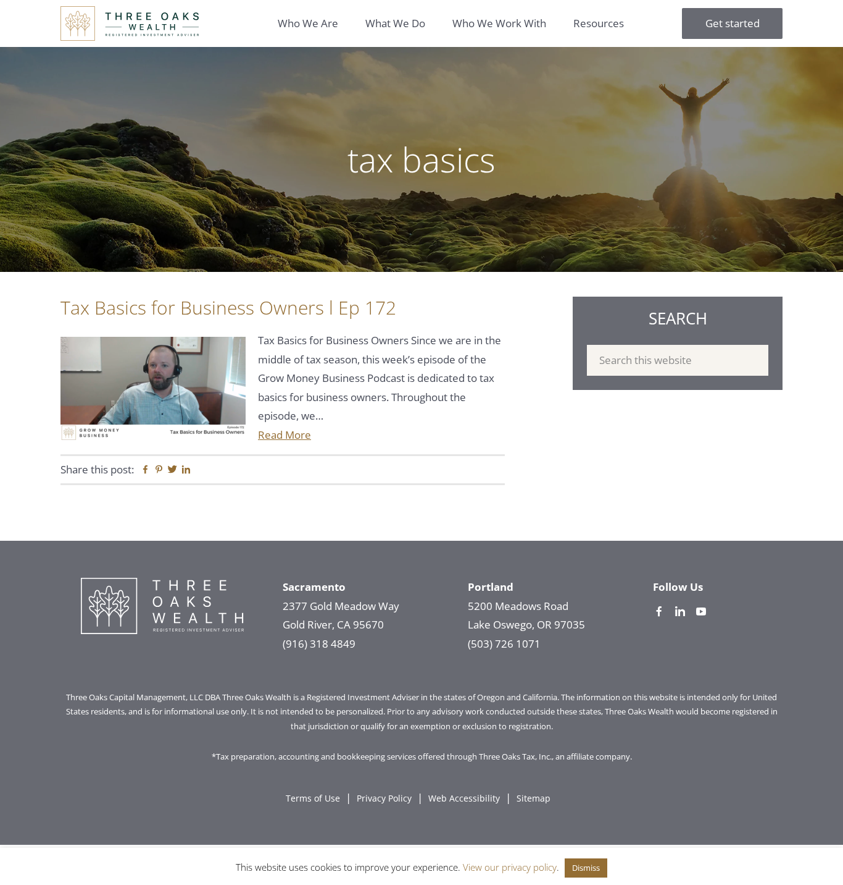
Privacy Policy (384, 798)
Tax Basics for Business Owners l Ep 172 (228, 307)
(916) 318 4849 (319, 644)
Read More (284, 435)
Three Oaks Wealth (129, 23)
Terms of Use (313, 798)
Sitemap (533, 798)
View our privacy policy (510, 867)
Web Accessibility (464, 798)
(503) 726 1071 (504, 644)
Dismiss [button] (586, 867)
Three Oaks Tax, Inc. (515, 756)
